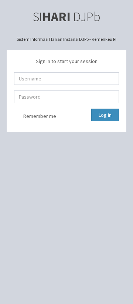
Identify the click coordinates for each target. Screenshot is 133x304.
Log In (105, 115)
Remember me (39, 116)
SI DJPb (66, 17)
